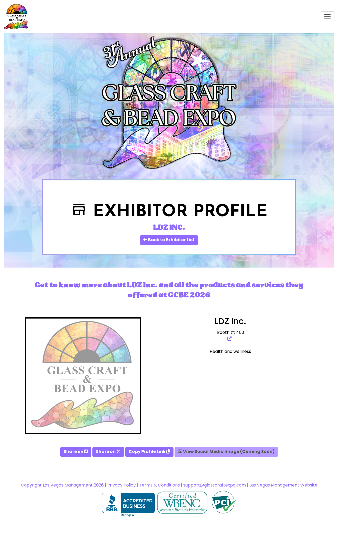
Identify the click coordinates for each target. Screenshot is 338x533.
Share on (74, 452)
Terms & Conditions (159, 485)
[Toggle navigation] (327, 16)
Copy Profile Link (147, 452)
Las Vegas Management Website (283, 485)
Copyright (31, 485)
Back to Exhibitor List (171, 240)
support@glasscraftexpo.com (214, 485)
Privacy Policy (121, 485)
